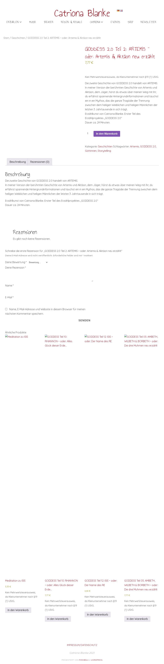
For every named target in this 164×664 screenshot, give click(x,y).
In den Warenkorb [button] (18, 610)
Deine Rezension (15, 267)
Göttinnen (91, 150)
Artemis (134, 146)
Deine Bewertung (16, 262)
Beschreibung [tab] (18, 161)
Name (9, 285)
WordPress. (97, 660)
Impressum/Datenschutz (82, 645)
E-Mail (9, 297)
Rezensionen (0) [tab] (39, 161)
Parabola (84, 660)
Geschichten (18, 37)
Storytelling (104, 150)
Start (6, 37)
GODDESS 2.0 (148, 146)
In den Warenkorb (107, 133)
